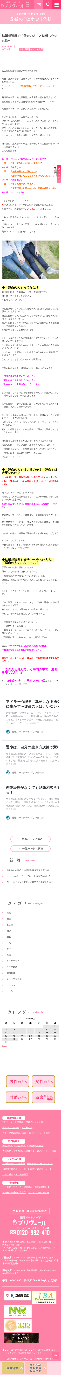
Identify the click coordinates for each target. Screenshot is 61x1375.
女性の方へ (20, 1145)
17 (6, 1036)
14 (39, 1032)
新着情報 (19, 1122)
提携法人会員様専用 (24, 1151)
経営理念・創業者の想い (35, 1187)
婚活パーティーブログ (39, 1133)
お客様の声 (27, 1127)
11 (14, 1032)
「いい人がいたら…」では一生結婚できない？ (28, 876)
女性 (9, 949)
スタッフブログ (14, 979)
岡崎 (9, 937)
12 (22, 1032)
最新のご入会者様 (10, 1127)
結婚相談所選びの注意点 (14, 1192)
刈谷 (9, 931)
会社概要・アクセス (11, 1187)
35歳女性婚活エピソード (40, 1169)
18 (14, 1036)
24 (6, 1039)
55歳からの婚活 (35, 1145)
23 (55, 1036)
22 (47, 1036)
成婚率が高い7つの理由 (13, 1163)
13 (30, 1032)
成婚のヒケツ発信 (34, 1122)
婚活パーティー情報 (46, 1151)
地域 (9, 919)
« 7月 (4, 1045)
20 (30, 1036)
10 (6, 1032)
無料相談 (11, 973)
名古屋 (10, 925)
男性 (9, 913)
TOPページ (7, 1122)
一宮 (9, 943)
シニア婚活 (12, 967)
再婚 (9, 955)
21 (39, 1036)
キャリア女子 (13, 961)
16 (55, 1032)
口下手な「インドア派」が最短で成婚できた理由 (30, 882)
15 (47, 1032)
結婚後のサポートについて (40, 1163)
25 (14, 1039)
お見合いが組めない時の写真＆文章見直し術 (28, 870)
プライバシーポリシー (38, 1192)
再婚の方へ (7, 1151)
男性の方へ (7, 1145)
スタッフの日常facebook (14, 1133)
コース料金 (7, 1174)
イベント (11, 985)
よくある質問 (21, 1174)
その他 (10, 991)
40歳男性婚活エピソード (14, 1169)
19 (22, 1036)
